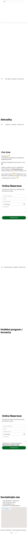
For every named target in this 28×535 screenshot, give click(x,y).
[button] (14, 22)
